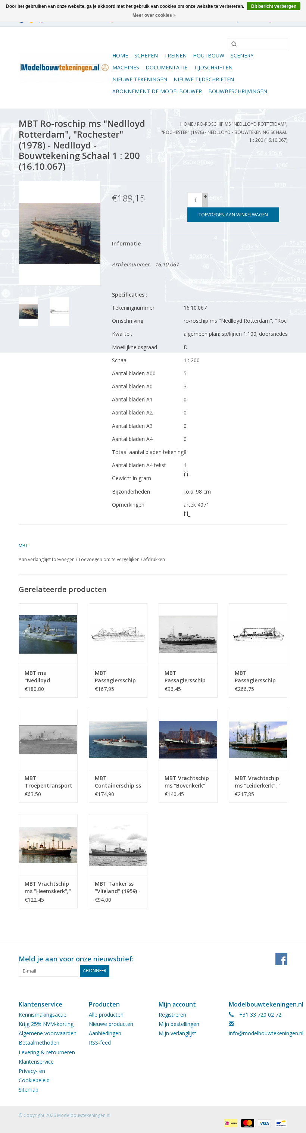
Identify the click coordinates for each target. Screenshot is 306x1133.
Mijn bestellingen (179, 1023)
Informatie (126, 243)
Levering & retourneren (47, 1052)
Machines (125, 67)
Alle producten (106, 1014)
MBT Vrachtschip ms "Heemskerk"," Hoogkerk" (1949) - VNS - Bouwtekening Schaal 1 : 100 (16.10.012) (48, 887)
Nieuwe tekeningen (139, 79)
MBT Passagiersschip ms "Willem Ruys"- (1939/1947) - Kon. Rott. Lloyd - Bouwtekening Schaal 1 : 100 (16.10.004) (118, 676)
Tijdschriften (213, 67)
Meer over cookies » (154, 15)
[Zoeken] (231, 44)
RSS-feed (100, 1042)
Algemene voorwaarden (47, 1033)
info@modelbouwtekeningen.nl (266, 1033)
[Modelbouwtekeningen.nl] (64, 68)
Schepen (146, 55)
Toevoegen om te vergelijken (109, 559)
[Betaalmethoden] (230, 1123)
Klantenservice (36, 1061)
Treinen (175, 55)
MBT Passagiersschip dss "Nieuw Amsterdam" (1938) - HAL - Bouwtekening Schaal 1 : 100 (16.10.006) (255, 676)
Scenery (242, 55)
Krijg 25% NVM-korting (46, 1023)
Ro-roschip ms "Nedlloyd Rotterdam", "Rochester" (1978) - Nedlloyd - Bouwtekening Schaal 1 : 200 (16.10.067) (224, 132)
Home (120, 55)
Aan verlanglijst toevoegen (47, 559)
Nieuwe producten (111, 1023)
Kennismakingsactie (42, 1014)
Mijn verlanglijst (177, 1033)
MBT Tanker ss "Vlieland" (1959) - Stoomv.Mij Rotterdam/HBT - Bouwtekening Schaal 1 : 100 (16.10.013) (118, 887)
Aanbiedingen (105, 1033)
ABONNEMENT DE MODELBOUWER (157, 91)
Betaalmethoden (39, 1042)
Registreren (172, 1014)
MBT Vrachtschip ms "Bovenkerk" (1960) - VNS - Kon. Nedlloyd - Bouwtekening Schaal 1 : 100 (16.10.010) (187, 781)
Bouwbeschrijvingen (237, 91)
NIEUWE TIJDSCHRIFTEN (204, 79)
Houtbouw (208, 55)
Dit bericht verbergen (273, 6)
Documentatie (166, 67)
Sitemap (28, 1089)
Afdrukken (154, 559)
